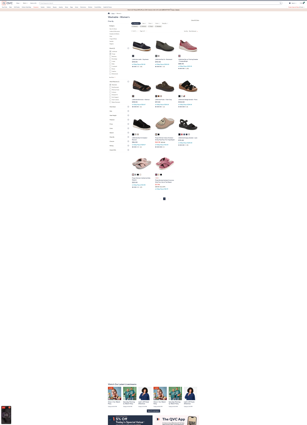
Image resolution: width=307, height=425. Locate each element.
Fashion (49, 7)
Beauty (55, 7)
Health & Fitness (107, 7)
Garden (43, 7)
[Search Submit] (280, 3)
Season (112, 132)
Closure (112, 141)
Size (111, 111)
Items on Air (33, 3)
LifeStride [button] (143, 26)
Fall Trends (17, 7)
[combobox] (159, 3)
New (10, 7)
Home (76, 7)
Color (111, 128)
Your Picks (4, 7)
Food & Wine (97, 7)
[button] (290, 3)
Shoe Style (113, 107)
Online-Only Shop (26, 7)
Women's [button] (135, 26)
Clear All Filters (195, 20)
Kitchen (90, 7)
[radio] (133, 56)
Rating (111, 145)
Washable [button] (158, 26)
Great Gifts (113, 150)
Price (111, 124)
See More (111, 77)
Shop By (112, 137)
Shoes (66, 7)
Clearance (35, 7)
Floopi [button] (151, 26)
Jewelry (61, 7)
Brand (112, 48)
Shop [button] (17, 3)
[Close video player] (9, 407)
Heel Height (113, 115)
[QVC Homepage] (109, 13)
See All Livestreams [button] (153, 411)
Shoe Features (114, 81)
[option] (153, 10)
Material (112, 120)
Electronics (83, 7)
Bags (71, 7)
